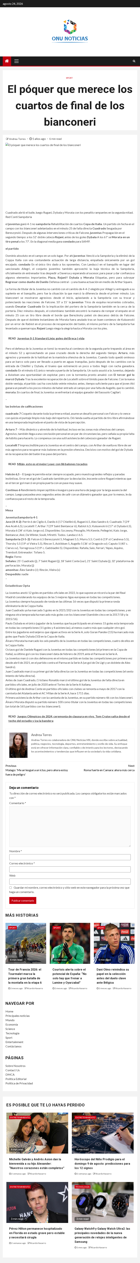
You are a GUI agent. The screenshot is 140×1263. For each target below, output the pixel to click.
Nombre (15, 851)
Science (10, 1028)
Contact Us (12, 1070)
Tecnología (12, 1033)
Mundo (10, 1020)
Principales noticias (17, 1015)
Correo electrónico (22, 863)
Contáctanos (13, 1046)
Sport (8, 1037)
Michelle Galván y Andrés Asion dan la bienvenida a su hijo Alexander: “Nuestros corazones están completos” (36, 1164)
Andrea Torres (17, 138)
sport (69, 77)
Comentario (17, 803)
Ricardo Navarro (35, 988)
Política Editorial (15, 1079)
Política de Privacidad (19, 1083)
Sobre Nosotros (15, 1065)
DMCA (10, 1074)
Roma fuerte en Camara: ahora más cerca (109, 768)
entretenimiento (20, 1117)
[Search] (134, 61)
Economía (11, 1024)
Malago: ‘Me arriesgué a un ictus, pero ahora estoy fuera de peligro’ (36, 770)
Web (12, 875)
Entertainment (14, 1042)
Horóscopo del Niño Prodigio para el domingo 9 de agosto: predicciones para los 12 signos (102, 1164)
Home (9, 1011)
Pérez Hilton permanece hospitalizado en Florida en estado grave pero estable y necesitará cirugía (37, 1233)
